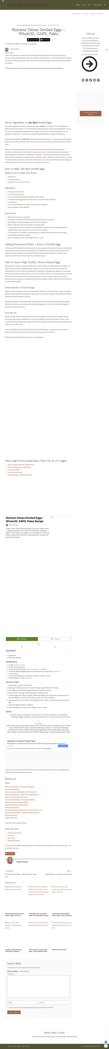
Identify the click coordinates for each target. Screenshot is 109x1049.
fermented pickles (18, 197)
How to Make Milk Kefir (12, 789)
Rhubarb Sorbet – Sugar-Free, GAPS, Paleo (58, 872)
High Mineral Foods (11, 815)
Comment (11, 974)
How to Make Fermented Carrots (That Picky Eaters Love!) (23, 810)
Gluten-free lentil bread (15, 472)
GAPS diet (25, 149)
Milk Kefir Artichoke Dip (59, 949)
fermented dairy (19, 157)
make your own (24, 182)
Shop (89, 5)
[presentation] (15, 899)
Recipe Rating (12, 971)
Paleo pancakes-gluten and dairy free (19, 467)
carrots (14, 307)
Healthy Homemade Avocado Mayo (16, 805)
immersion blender (14, 179)
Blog (83, 5)
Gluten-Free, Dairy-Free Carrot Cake (16, 797)
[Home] (18, 25)
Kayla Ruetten (32, 44)
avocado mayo (12, 182)
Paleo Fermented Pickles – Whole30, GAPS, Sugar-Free (21, 874)
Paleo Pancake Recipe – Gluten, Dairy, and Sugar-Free (22, 794)
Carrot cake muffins (14, 469)
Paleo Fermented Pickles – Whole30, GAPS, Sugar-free (22, 812)
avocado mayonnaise (14, 833)
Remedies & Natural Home (96, 13)
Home (78, 5)
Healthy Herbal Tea (11, 818)
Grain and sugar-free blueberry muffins (20, 475)
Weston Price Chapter (15, 279)
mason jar (11, 835)
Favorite (10, 853)
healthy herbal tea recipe (38, 332)
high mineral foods (40, 152)
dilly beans (8, 307)
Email (42, 1002)
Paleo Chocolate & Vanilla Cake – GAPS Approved (20, 792)
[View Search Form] (105, 5)
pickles (22, 307)
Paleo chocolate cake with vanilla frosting (21, 464)
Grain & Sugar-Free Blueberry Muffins (16, 802)
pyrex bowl (11, 838)
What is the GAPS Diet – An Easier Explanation (19, 787)
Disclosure (97, 5)
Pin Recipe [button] (56, 639)
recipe (22, 60)
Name (10, 1002)
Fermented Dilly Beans (12, 807)
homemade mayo (18, 194)
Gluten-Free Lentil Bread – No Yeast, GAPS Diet (20, 799)
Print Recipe (45, 40)
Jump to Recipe (34, 40)
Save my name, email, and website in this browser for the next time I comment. (31, 1007)
